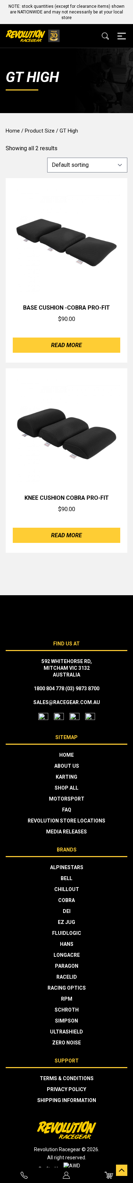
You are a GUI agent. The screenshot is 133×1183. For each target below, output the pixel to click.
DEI (67, 911)
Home (13, 131)
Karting (66, 777)
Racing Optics (67, 988)
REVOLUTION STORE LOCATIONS (66, 821)
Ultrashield (66, 1032)
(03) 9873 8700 (82, 688)
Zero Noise (66, 1043)
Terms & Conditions (67, 1078)
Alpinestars (66, 867)
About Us (66, 766)
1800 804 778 (49, 688)
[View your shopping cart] (109, 1175)
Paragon (66, 966)
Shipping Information (66, 1100)
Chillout (66, 889)
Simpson (66, 1021)
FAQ (66, 810)
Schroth (67, 1010)
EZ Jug (66, 922)
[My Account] (66, 1175)
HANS (66, 944)
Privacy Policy (66, 1089)
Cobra (66, 900)
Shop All (66, 788)
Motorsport (66, 799)
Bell (66, 878)
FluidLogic (66, 933)
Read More (66, 345)
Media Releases (66, 831)
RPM (66, 999)
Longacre (67, 955)
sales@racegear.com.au (66, 702)
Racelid (66, 977)
